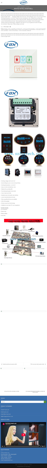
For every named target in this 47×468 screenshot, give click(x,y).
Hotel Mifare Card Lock (6, 414)
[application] (23, 435)
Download (20, 464)
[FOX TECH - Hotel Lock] (23, 2)
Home (16, 464)
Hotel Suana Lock (4, 412)
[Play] (2, 446)
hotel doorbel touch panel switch (10, 364)
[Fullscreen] (44, 446)
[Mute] (42, 446)
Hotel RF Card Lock (5, 409)
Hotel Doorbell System (23, 7)
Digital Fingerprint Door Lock (7, 416)
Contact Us (25, 464)
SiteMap (30, 464)
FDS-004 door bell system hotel (37, 364)
